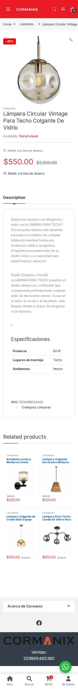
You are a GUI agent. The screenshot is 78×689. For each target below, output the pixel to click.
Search (54, 9)
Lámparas (27, 24)
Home (7, 24)
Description (14, 198)
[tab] (14, 199)
